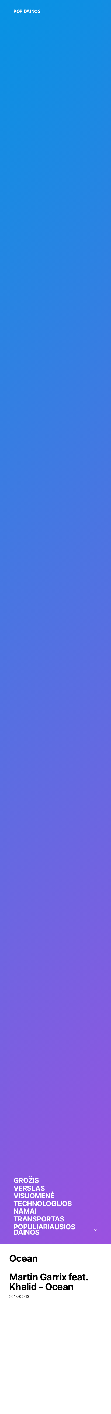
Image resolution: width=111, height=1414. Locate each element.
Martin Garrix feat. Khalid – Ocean (48, 1282)
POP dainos (27, 11)
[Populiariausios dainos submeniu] (95, 1229)
